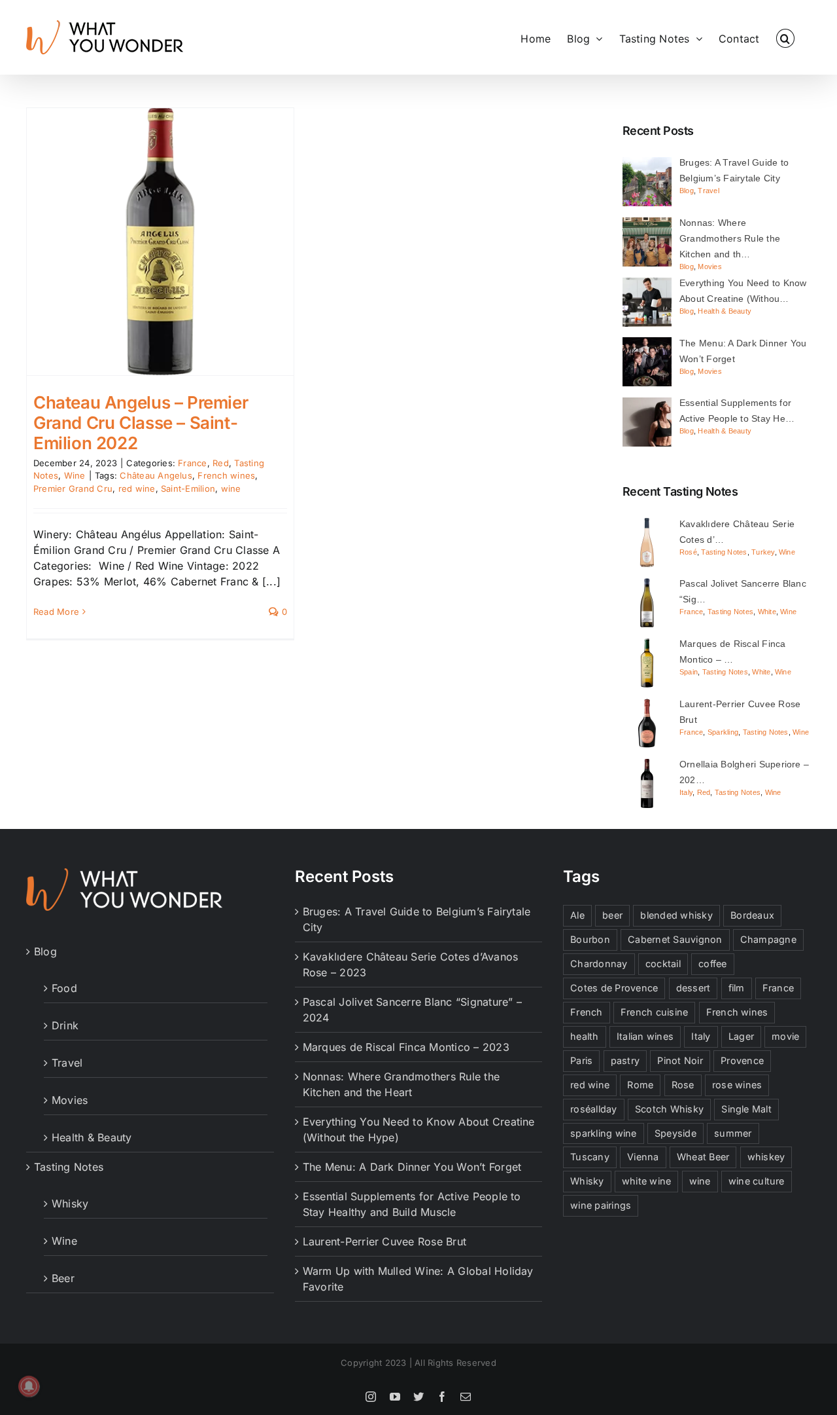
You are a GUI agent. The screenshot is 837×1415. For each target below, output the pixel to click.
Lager (741, 1036)
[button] (785, 37)
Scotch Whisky (669, 1108)
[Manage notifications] (28, 1386)
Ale (577, 915)
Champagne (768, 939)
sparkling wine (603, 1133)
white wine (646, 1180)
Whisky (70, 1203)
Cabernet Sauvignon (675, 939)
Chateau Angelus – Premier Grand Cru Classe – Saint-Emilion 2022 (140, 422)
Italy (685, 792)
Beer (63, 1278)
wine (231, 488)
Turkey (762, 552)
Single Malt (746, 1108)
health (584, 1036)
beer (612, 915)
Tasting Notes (724, 552)
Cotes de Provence (614, 987)
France (192, 463)
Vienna (642, 1156)
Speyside (675, 1133)
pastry (625, 1060)
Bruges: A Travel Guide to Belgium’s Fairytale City (417, 919)
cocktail (663, 963)
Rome (640, 1084)
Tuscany (589, 1156)
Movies (709, 266)
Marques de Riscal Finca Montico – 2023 (406, 1047)
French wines (226, 475)
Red (221, 463)
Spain (688, 672)
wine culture (756, 1180)
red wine (137, 488)
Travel (708, 190)
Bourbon (590, 939)
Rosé (688, 552)
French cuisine (654, 1012)
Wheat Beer (703, 1156)
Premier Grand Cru (72, 488)
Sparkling (723, 732)
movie (785, 1036)
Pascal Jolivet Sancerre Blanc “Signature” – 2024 (412, 1009)
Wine (75, 475)
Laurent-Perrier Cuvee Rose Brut (384, 1241)
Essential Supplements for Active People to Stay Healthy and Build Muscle (412, 1204)
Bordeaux (752, 915)
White (767, 612)
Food (64, 988)
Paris (581, 1060)
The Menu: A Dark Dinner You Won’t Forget (412, 1166)
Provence (742, 1060)
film (736, 987)
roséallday (593, 1108)
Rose (683, 1084)
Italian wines (645, 1036)
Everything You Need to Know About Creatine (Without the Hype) (419, 1129)
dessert (693, 987)
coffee (712, 963)
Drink (65, 1025)
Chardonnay (598, 963)
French (586, 1012)
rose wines (737, 1084)
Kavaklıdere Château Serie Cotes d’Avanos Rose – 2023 (411, 964)
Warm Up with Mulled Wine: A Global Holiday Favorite (418, 1278)
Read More (56, 611)
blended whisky (676, 915)
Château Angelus (156, 475)
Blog (686, 190)
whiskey (766, 1156)
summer (732, 1133)
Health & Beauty (724, 311)
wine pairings (600, 1205)
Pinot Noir (679, 1060)
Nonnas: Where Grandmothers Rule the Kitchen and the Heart (401, 1084)
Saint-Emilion (188, 488)
